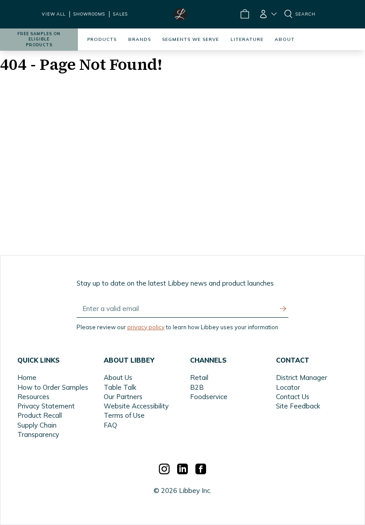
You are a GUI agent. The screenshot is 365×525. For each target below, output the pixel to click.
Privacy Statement (46, 406)
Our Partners (123, 396)
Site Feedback (298, 406)
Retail (199, 377)
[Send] (283, 309)
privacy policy (146, 327)
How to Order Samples (52, 387)
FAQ (110, 425)
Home (26, 377)
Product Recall (39, 415)
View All (53, 14)
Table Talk (120, 387)
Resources (33, 396)
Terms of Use (124, 415)
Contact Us (292, 396)
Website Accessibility (136, 406)
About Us (118, 377)
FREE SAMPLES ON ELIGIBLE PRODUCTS (39, 39)
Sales (120, 14)
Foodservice (208, 396)
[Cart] (244, 14)
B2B (197, 387)
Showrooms (89, 14)
